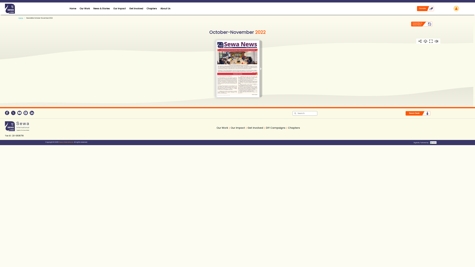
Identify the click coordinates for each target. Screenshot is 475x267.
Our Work (85, 8)
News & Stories (101, 8)
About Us (165, 8)
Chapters (152, 8)
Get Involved (136, 8)
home (73, 8)
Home (21, 18)
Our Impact (119, 8)
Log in (456, 8)
